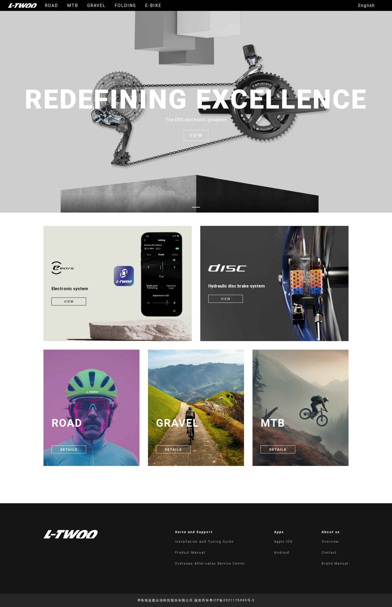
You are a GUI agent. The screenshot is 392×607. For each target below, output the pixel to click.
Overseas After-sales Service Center (210, 563)
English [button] (366, 5)
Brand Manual (335, 563)
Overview (330, 542)
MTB (72, 5)
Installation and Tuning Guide (204, 542)
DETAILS (68, 450)
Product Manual (190, 552)
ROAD (51, 5)
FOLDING (125, 5)
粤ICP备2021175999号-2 (232, 600)
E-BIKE (153, 5)
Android (281, 552)
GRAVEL (96, 5)
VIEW (69, 302)
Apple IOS (283, 542)
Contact (329, 552)
